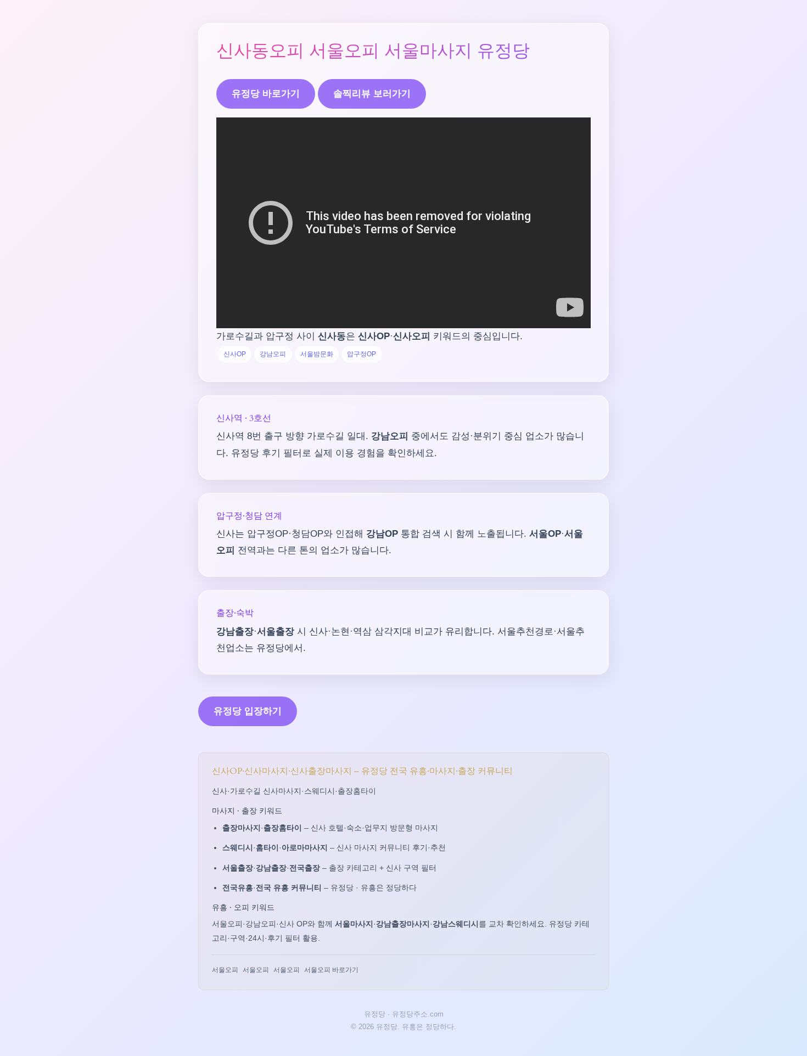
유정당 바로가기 (266, 93)
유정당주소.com (418, 1014)
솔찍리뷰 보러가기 (372, 93)
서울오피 (225, 970)
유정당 (374, 1014)
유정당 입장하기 (248, 711)
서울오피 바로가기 (331, 970)
